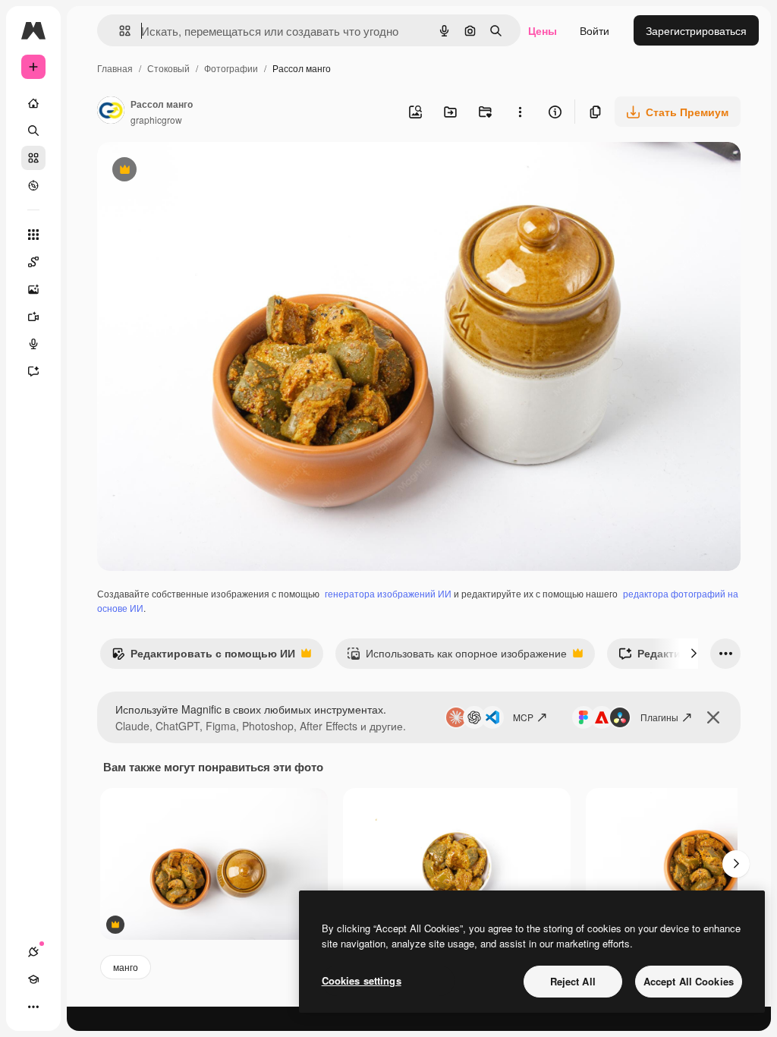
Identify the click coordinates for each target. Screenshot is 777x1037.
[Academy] (33, 979)
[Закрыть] (713, 717)
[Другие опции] (520, 111)
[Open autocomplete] (119, 30)
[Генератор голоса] (33, 344)
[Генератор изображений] (33, 289)
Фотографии (231, 67)
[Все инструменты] (33, 234)
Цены (542, 30)
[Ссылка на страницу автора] (110, 111)
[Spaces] (33, 262)
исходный (199, 171)
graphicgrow (156, 119)
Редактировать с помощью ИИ (203, 656)
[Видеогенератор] (33, 316)
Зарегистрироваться (696, 30)
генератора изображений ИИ (388, 593)
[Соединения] (33, 952)
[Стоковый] (33, 158)
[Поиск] (33, 130)
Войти (594, 30)
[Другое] (33, 1006)
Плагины (659, 717)
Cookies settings (361, 980)
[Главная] (33, 103)
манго (125, 966)
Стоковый (168, 67)
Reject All (573, 981)
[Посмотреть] (33, 185)
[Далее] (693, 653)
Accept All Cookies (688, 981)
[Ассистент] (33, 371)
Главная (115, 67)
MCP (523, 717)
